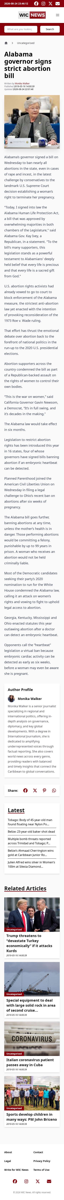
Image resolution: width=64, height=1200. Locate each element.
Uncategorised (25, 43)
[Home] (6, 43)
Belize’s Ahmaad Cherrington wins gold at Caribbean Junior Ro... (31, 853)
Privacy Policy (41, 1161)
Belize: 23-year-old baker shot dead (31, 832)
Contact (38, 1152)
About (8, 1152)
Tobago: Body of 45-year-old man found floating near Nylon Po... (30, 822)
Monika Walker (22, 83)
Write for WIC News (16, 1169)
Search (50, 29)
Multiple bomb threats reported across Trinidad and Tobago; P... (29, 841)
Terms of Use (41, 1169)
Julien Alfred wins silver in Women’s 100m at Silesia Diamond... (31, 864)
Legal (7, 1161)
